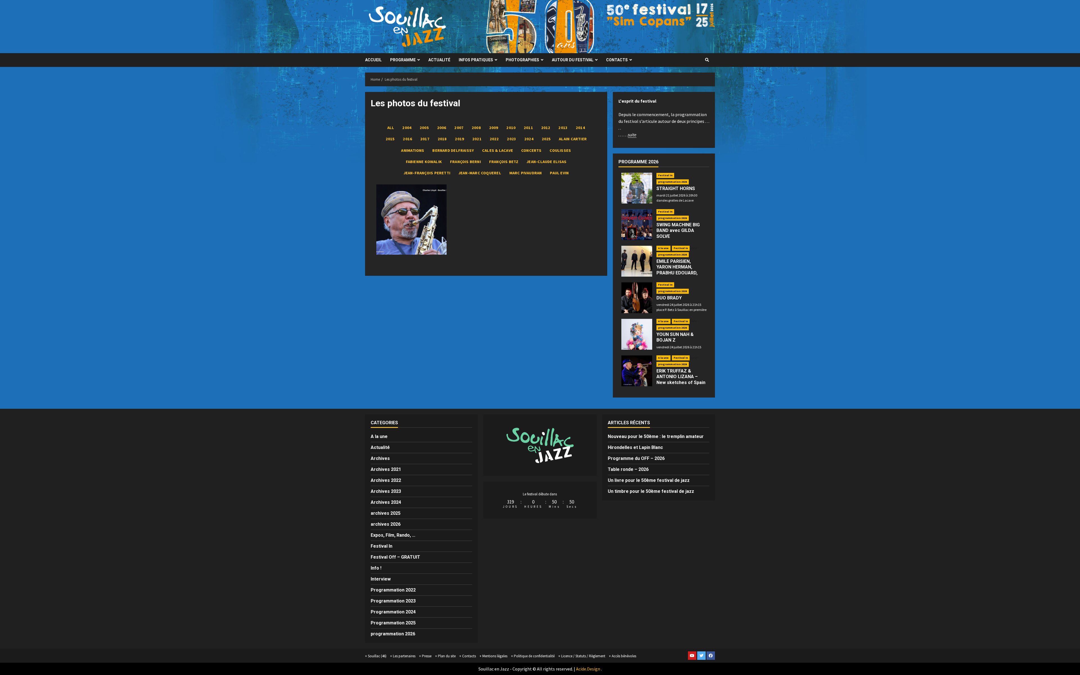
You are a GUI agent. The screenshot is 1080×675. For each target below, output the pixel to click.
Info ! (679, 211)
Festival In (665, 175)
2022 (494, 138)
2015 (390, 138)
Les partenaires (404, 656)
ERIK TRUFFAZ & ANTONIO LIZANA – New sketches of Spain (680, 376)
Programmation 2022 (393, 590)
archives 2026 (385, 524)
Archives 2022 (386, 480)
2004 (406, 127)
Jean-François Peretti (427, 172)
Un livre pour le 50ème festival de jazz (649, 480)
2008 (476, 127)
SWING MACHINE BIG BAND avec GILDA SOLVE (678, 230)
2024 (529, 138)
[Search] (707, 60)
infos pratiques (476, 60)
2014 (580, 127)
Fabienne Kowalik (424, 161)
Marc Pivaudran (525, 172)
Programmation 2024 (393, 612)
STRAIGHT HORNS (675, 188)
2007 (459, 127)
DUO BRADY (669, 298)
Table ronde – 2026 (628, 469)
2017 (424, 138)
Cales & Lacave (497, 150)
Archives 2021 (386, 469)
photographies (522, 60)
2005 (424, 127)
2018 (442, 138)
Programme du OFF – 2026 (636, 458)
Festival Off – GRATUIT (395, 557)
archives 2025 (385, 513)
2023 (511, 138)
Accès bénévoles (624, 656)
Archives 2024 (386, 502)
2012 (545, 127)
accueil (373, 60)
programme (403, 60)
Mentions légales (494, 656)
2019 (459, 138)
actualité (439, 60)
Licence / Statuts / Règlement (583, 656)
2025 (546, 138)
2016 (407, 138)
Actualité (380, 447)
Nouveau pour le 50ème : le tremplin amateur (656, 436)
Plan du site (447, 656)
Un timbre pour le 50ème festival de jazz (651, 491)
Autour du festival (572, 60)
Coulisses (560, 150)
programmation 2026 (672, 182)
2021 (477, 138)
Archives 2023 (386, 491)
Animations (412, 150)
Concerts (531, 150)
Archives (380, 458)
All (390, 127)
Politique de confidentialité (534, 656)
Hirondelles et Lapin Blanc (635, 447)
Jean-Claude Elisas (546, 161)
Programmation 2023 (393, 601)
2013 (563, 127)
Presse (426, 656)
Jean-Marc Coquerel (479, 172)
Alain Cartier (573, 138)
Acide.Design (588, 669)
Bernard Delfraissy (453, 150)
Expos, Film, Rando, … (393, 535)
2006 (441, 127)
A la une (663, 248)
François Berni (465, 161)
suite (632, 134)
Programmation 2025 (393, 623)
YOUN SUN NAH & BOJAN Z (675, 337)
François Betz (504, 161)
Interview (381, 579)
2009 (493, 127)
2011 (528, 127)
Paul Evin (559, 172)
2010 (511, 127)
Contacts (617, 60)
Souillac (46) (377, 656)
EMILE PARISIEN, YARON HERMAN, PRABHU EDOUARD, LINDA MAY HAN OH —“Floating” (677, 273)
